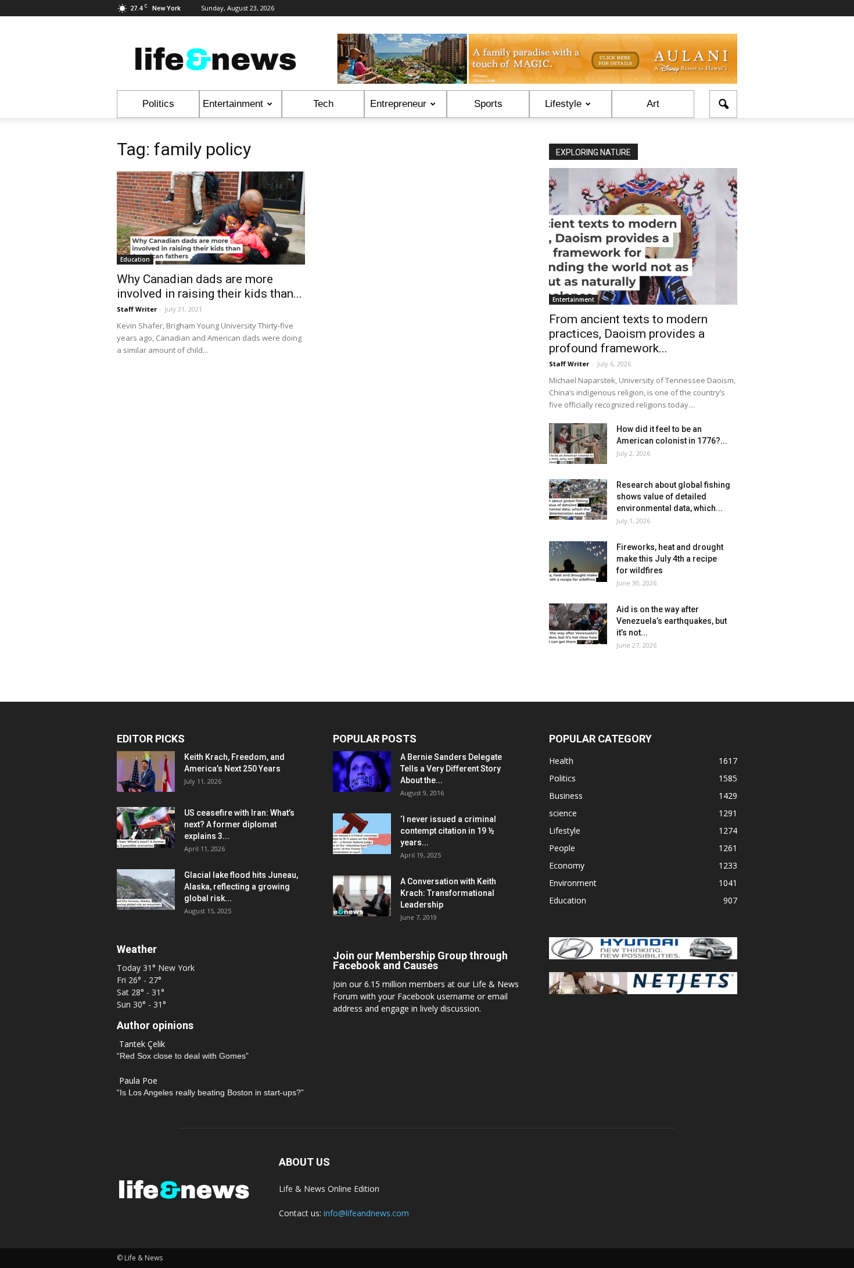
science (563, 813)
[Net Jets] (643, 990)
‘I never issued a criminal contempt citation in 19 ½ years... (448, 831)
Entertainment (233, 103)
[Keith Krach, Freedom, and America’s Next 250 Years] (146, 771)
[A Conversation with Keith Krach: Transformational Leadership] (362, 896)
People (562, 847)
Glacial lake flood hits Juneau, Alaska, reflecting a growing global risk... (241, 886)
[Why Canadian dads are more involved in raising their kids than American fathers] (211, 218)
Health (561, 760)
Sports (488, 103)
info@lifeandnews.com (366, 1213)
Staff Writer (137, 309)
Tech (323, 103)
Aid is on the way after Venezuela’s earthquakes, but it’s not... (671, 621)
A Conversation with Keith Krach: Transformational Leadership (448, 893)
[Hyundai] (643, 956)
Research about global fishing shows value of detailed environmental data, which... (673, 496)
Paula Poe (138, 1080)
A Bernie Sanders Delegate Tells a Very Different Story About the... (451, 768)
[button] (723, 104)
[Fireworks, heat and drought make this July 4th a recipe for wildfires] (578, 561)
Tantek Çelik (142, 1043)
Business (566, 795)
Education (135, 259)
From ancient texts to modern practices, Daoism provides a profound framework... (628, 333)
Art (653, 103)
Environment (573, 882)
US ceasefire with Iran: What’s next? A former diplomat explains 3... (239, 824)
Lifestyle (563, 103)
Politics (158, 103)
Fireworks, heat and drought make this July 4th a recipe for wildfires (669, 558)
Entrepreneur (398, 103)
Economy (566, 865)
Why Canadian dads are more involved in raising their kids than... (209, 286)
